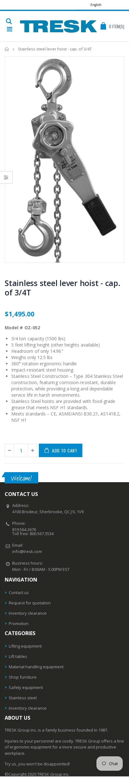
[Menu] (9, 29)
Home (7, 49)
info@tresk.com (27, 551)
